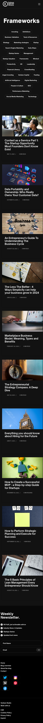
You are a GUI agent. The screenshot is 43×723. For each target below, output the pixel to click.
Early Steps (32, 48)
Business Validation (12, 37)
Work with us (5, 705)
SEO (29, 86)
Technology (32, 96)
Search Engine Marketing (14, 48)
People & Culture (17, 86)
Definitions (26, 32)
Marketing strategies (21, 42)
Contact (3, 671)
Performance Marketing (20, 91)
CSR (2, 710)
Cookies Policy (6, 712)
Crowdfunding (29, 69)
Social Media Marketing (15, 96)
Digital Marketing (31, 80)
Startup (36, 42)
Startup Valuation (9, 59)
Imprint (3, 718)
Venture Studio (6, 703)
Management (28, 53)
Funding (36, 75)
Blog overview (6, 665)
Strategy (6, 42)
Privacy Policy (6, 715)
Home (3, 663)
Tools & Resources (30, 37)
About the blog (6, 668)
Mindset (36, 59)
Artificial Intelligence (12, 80)
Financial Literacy (13, 69)
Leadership (31, 64)
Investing (14, 32)
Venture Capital (23, 75)
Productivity (11, 64)
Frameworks (24, 59)
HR (21, 64)
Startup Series (14, 53)
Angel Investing (8, 75)
